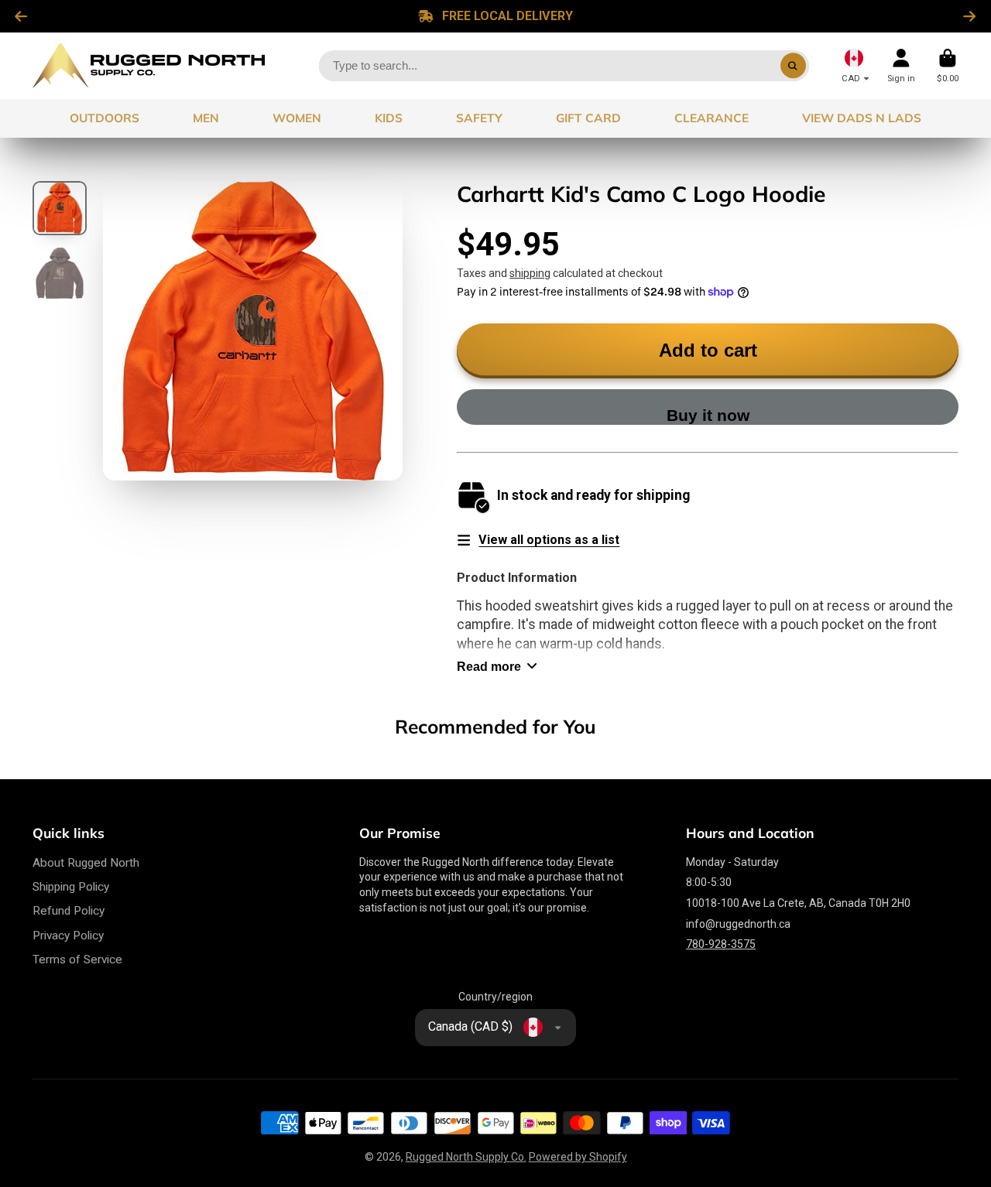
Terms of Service (77, 959)
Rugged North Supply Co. (466, 1157)
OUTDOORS (104, 118)
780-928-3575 (721, 944)
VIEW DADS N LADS (861, 118)
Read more (489, 666)
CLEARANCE (711, 118)
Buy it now (708, 415)
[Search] (793, 66)
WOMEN (297, 118)
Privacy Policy (68, 935)
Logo (149, 65)
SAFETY (479, 118)
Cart (947, 65)
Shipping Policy (71, 887)
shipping (529, 273)
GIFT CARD (588, 118)
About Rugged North (86, 863)
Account (901, 65)
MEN (206, 118)
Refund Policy (69, 911)
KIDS (389, 118)
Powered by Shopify (578, 1157)
